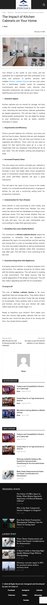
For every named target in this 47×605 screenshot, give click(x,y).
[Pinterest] (5, 595)
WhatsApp (38, 595)
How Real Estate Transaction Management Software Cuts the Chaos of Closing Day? (29, 522)
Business (10, 12)
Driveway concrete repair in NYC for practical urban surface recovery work (30, 565)
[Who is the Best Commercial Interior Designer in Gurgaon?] (8, 511)
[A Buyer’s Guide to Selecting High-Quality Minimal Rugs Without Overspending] (8, 554)
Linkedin (39, 590)
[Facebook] (5, 590)
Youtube (26, 600)
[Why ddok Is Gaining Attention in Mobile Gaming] (8, 413)
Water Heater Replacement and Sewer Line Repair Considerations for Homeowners (30, 474)
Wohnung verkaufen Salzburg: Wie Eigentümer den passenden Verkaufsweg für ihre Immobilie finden (30, 461)
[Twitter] (19, 595)
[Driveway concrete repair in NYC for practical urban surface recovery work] (8, 566)
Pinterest (11, 595)
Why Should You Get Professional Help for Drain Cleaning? (12, 343)
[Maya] (23, 360)
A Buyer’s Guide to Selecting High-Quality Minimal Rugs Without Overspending (31, 553)
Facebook (11, 590)
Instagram (25, 590)
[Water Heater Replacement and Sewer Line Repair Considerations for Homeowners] (8, 475)
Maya (6, 26)
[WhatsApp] (31, 595)
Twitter (24, 595)
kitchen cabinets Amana (19, 81)
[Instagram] (19, 590)
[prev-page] (3, 422)
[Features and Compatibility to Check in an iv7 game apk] (8, 389)
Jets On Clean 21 (11, 586)
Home (4, 12)
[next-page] (7, 422)
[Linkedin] (33, 590)
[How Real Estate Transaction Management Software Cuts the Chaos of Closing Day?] (8, 523)
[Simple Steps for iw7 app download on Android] (8, 401)
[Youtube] (20, 600)
